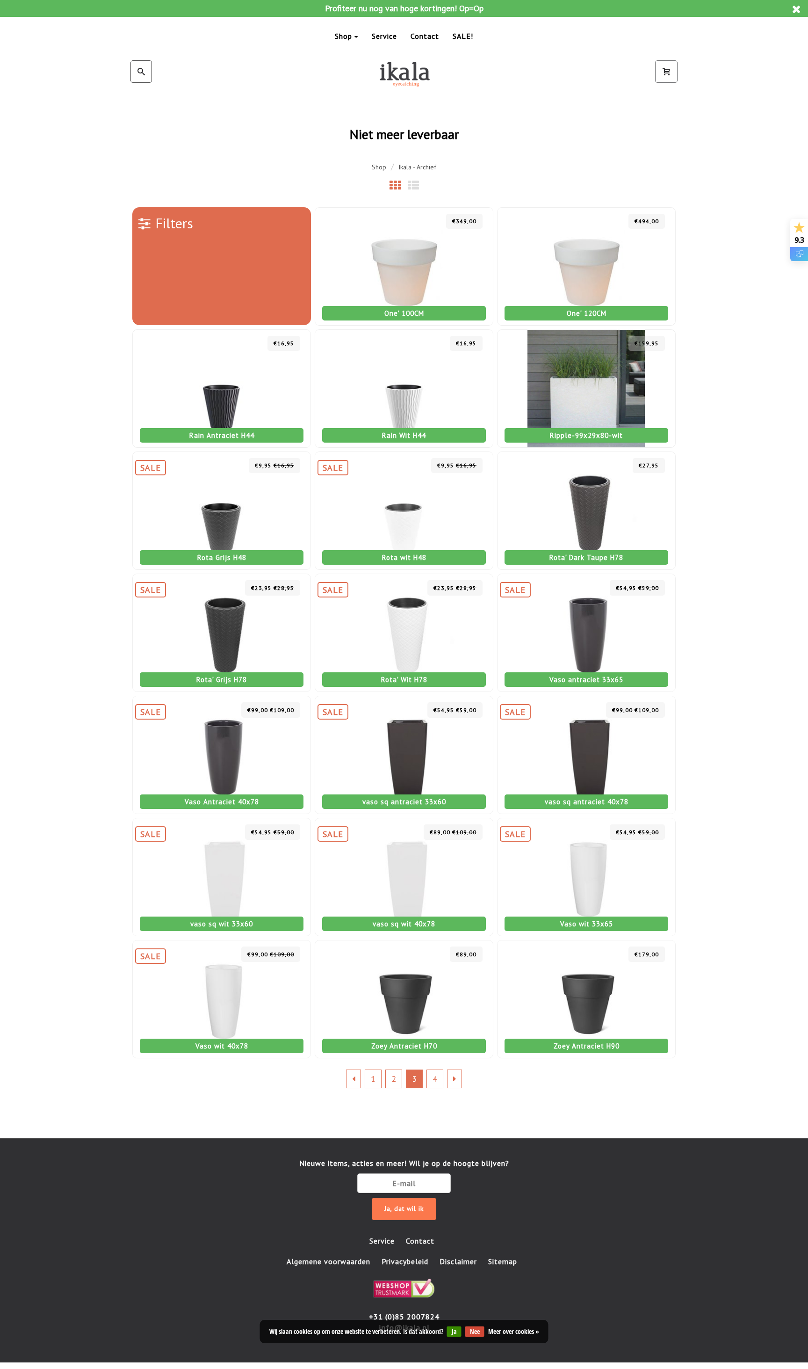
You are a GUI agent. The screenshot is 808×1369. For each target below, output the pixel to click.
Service (384, 36)
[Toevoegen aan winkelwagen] (434, 221)
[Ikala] (404, 73)
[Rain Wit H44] (404, 388)
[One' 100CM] (404, 266)
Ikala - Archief (417, 167)
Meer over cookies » (513, 1331)
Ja (454, 1331)
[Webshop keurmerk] (404, 1287)
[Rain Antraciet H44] (221, 388)
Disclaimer (458, 1261)
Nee (475, 1331)
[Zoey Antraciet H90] (586, 999)
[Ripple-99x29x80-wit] (586, 388)
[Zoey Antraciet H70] (404, 999)
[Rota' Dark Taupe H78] (586, 510)
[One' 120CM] (586, 266)
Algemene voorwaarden (328, 1261)
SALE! (463, 36)
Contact (425, 36)
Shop (343, 36)
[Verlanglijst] (414, 221)
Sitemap (502, 1261)
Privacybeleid (405, 1261)
